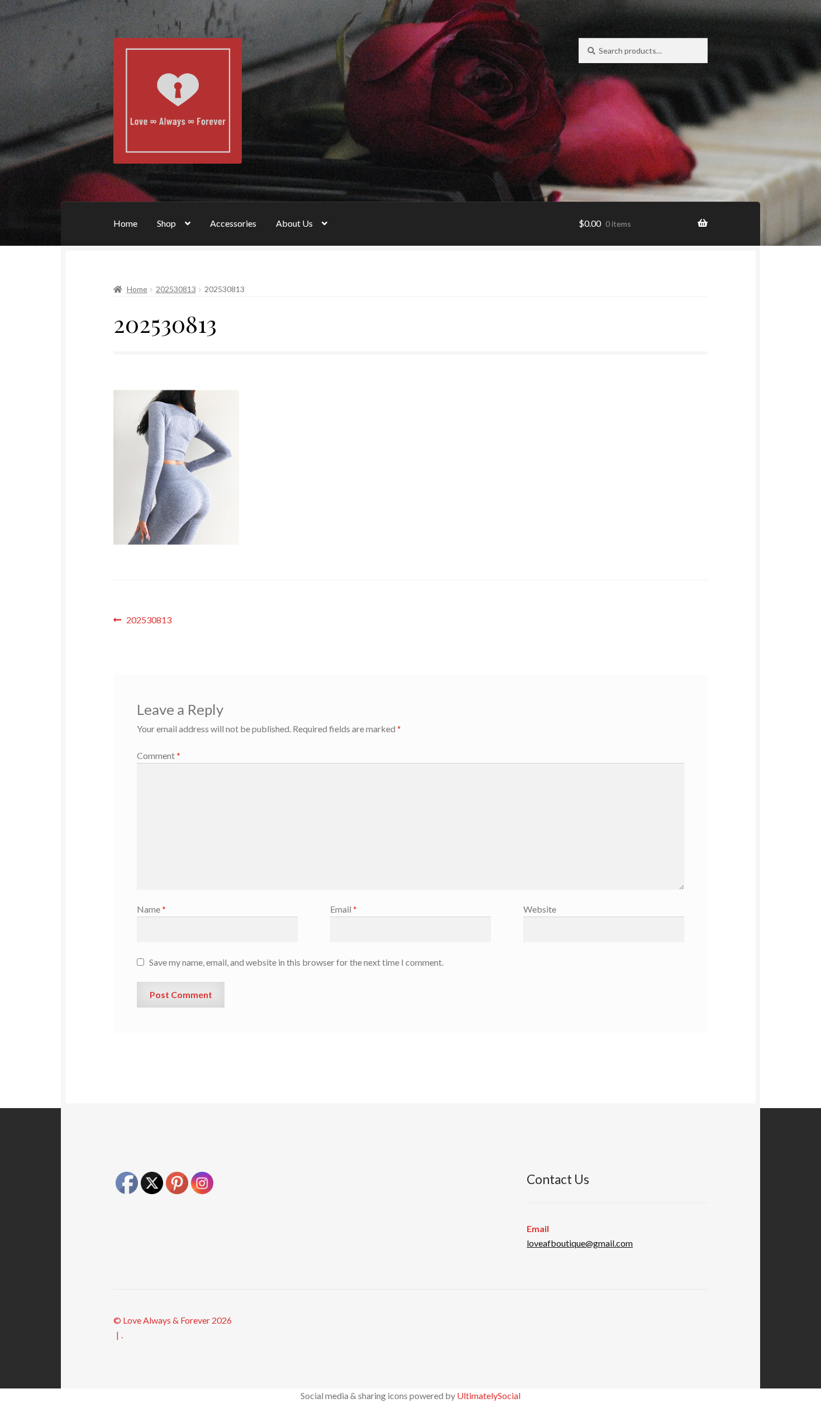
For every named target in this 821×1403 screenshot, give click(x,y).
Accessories (233, 223)
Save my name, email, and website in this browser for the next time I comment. (296, 962)
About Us (294, 223)
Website (539, 909)
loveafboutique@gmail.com (580, 1243)
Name (151, 909)
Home (125, 223)
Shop (166, 223)
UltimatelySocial (489, 1395)
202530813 (176, 289)
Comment (158, 755)
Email (343, 909)
